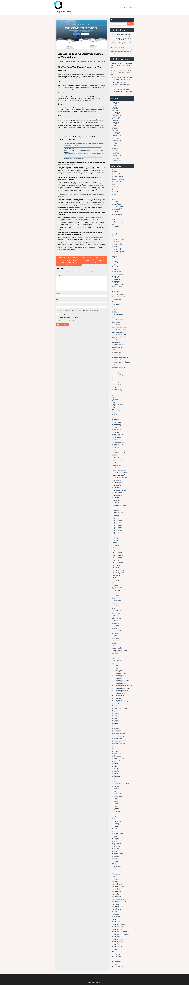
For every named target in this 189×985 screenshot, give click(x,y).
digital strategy (116, 339)
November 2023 (116, 157)
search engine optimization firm (120, 690)
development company (118, 314)
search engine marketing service (120, 680)
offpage (114, 588)
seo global (115, 751)
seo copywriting (116, 741)
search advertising (117, 670)
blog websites (116, 228)
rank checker (115, 652)
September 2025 (116, 120)
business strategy (117, 248)
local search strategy (117, 522)
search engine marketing (118, 678)
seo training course (117, 796)
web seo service (116, 909)
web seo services (116, 911)
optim (113, 608)
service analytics (116, 821)
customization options (86, 61)
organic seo (115, 615)
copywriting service (117, 299)
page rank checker (117, 630)
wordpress (73, 61)
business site (115, 246)
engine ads (115, 371)
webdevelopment (116, 916)
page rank (114, 628)
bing (113, 216)
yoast (113, 963)
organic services (116, 618)
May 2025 (114, 127)
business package (117, 243)
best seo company (117, 209)
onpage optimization (117, 600)
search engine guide (117, 677)
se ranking (115, 665)
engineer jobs (115, 379)
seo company (115, 728)
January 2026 (115, 113)
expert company (116, 389)
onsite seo (115, 607)
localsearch (115, 534)
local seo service (116, 529)
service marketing (117, 825)
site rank (114, 841)
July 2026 (114, 103)
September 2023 (116, 160)
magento (114, 537)
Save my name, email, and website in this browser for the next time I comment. (77, 310)
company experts (116, 271)
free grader (115, 399)
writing (114, 959)
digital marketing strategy (119, 336)
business (114, 238)
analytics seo (115, 188)
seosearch (115, 815)
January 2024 (115, 153)
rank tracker (115, 653)
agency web (115, 183)
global (113, 409)
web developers (116, 896)
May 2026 (114, 107)
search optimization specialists (120, 701)
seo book (114, 721)
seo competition (116, 730)
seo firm (114, 748)
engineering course (117, 382)
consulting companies (118, 284)
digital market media (117, 319)
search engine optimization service (121, 692)
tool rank (114, 863)
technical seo (115, 861)
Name (58, 293)
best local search (116, 204)
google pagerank (116, 437)
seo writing (115, 803)
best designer (115, 203)
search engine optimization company (121, 687)
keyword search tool (117, 495)
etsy (113, 386)
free (113, 397)
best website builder (117, 214)
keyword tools (116, 500)
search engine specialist (118, 695)
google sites (115, 445)
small (113, 844)
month (114, 578)
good (113, 415)
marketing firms (116, 560)
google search (116, 439)
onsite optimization (117, 605)
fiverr (113, 396)
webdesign (115, 913)
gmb (113, 412)
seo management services (119, 758)
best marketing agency (118, 208)
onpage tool (115, 602)
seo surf (114, 791)
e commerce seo (116, 346)
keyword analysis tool (118, 482)
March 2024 (115, 150)
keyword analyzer (116, 484)
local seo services (117, 530)
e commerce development (119, 344)
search (114, 667)
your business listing (117, 966)
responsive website (117, 660)
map (113, 547)
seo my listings (116, 765)
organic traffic (115, 620)
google (114, 417)
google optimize (116, 435)
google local (115, 427)
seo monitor (115, 763)
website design (116, 923)
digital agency (115, 317)
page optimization (117, 627)
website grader (116, 936)
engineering (115, 381)
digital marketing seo (117, 331)
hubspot (114, 455)
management (115, 545)
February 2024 (116, 152)
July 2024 (114, 143)
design (114, 302)
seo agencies (115, 713)
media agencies (116, 565)
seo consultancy (116, 731)
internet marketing (117, 469)
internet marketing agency (119, 470)
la (112, 504)
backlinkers (115, 193)
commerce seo (116, 269)
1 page (114, 169)
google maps (115, 432)
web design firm (116, 889)
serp (113, 818)
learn (113, 507)
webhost (114, 918)
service (114, 820)
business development (118, 239)
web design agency (117, 884)
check (113, 259)
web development (117, 898)
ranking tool (115, 655)
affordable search (116, 178)
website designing (117, 929)
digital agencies (116, 316)
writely (114, 958)
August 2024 (115, 142)
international (115, 462)
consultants (115, 282)
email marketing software (118, 367)
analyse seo (115, 186)
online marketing (116, 597)
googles (114, 454)
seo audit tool (115, 720)
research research (117, 658)
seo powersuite (116, 776)
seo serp (114, 785)
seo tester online (116, 793)
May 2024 (114, 147)
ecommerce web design (118, 356)
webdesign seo (116, 914)
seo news (114, 766)
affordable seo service (118, 179)
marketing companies (117, 555)
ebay (113, 349)
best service (115, 211)
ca (112, 254)
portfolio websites (117, 642)
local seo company (117, 527)
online (113, 593)
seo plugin (115, 773)
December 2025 (116, 115)
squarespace (115, 856)
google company (116, 424)
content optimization (117, 288)
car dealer (114, 256)
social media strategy (117, 850)
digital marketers (116, 322)
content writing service (118, 294)
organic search (116, 613)
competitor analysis (117, 276)
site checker (115, 836)
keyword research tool (118, 494)
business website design (118, 251)
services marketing (117, 830)
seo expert (115, 746)
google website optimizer (119, 452)
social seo (114, 851)
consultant (115, 278)
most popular (115, 580)
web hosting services (117, 906)
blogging (114, 231)
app (113, 189)
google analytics (116, 421)
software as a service (117, 853)
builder (114, 236)
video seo (114, 878)
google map (115, 430)
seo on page (115, 770)
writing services (116, 961)
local (113, 519)
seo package (115, 771)
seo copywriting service (118, 743)
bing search (115, 218)
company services (117, 273)
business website (116, 249)
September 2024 (116, 140)
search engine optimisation (119, 682)
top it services (116, 864)
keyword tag (115, 497)
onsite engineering (117, 603)
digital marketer (116, 321)
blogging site (115, 233)
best (113, 198)
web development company (119, 901)
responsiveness (62, 63)
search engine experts (118, 675)
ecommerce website (117, 359)
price (113, 645)
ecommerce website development (121, 362)
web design (115, 883)
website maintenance (117, 939)
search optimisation (117, 700)
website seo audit (116, 944)
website (114, 919)
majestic (114, 542)
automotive (115, 191)
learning (114, 509)
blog (113, 224)
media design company (118, 570)
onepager (114, 592)
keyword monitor (116, 489)
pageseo (114, 632)
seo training (115, 795)
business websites (117, 253)
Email (57, 299)
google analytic (116, 419)
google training (116, 449)
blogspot (114, 234)
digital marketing (116, 324)
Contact (132, 7)
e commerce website (117, 347)
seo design (115, 745)
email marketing (116, 366)
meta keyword (116, 573)
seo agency (115, 715)
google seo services (117, 444)
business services (117, 244)
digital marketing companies (119, 327)
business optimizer (117, 241)
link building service (117, 512)
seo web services (116, 800)
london (114, 535)
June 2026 (115, 105)
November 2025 (116, 117)
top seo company (116, 866)
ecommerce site (116, 354)
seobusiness (115, 805)
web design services (117, 891)
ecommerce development (119, 351)
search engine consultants (119, 673)
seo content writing (117, 738)
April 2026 (115, 109)
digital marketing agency (118, 326)
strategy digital (116, 859)
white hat (114, 949)
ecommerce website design (119, 361)
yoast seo (114, 964)
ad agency (115, 171)
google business (116, 422)
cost (113, 301)
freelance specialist (117, 406)
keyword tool (115, 499)
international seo (116, 465)
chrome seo (115, 266)
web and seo (115, 879)
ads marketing (116, 173)
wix (113, 951)
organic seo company (117, 617)
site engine (115, 840)
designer (114, 307)
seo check (115, 725)
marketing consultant (117, 557)
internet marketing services (119, 477)
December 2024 (116, 135)
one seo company (116, 590)
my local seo (115, 583)
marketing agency (117, 554)
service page (115, 826)
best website (115, 213)
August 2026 (115, 102)
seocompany (115, 808)
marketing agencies (117, 552)
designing (114, 309)
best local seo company (118, 206)
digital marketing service (118, 332)
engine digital (115, 372)
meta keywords (116, 575)
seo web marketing (117, 798)
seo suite (114, 790)
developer (115, 311)
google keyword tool (117, 425)
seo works (115, 801)
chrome (114, 264)
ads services (115, 174)
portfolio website (116, 640)
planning (114, 635)
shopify (114, 831)
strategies (114, 858)
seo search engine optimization (120, 783)
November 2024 (116, 137)
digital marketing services (119, 334)
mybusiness (115, 585)
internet (114, 467)
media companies (116, 568)
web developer (116, 894)
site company (115, 838)
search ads (115, 668)
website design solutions (118, 928)
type (113, 871)
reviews (69, 63)
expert (114, 387)
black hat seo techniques (118, 223)
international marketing (118, 464)
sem (113, 707)
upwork (114, 876)
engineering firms (117, 384)
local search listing (117, 520)
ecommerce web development (120, 357)
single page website (117, 833)
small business (116, 846)
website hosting (116, 938)
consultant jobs (116, 281)
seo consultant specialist (118, 733)
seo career (115, 723)
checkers (114, 261)
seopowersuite (116, 811)
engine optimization (117, 374)
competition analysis (117, 274)
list (113, 517)
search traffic (115, 705)
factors (114, 394)
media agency (115, 567)
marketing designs (117, 558)
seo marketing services (118, 760)
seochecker (115, 806)
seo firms (114, 750)
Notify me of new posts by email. (65, 321)
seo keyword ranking (117, 756)
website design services (118, 926)
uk (112, 873)
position (114, 643)
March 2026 (115, 110)
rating (113, 657)
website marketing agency (119, 941)
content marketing (117, 286)
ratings (103, 61)
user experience (75, 63)
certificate (115, 258)
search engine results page (119, 693)
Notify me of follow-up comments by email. (68, 317)
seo (113, 710)
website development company (120, 934)
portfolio (114, 637)
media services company (118, 572)
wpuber (114, 63)
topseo (114, 868)
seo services (115, 786)
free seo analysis (116, 401)
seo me (114, 761)
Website (58, 305)
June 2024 (115, 145)
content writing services (118, 296)
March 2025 (115, 130)
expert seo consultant (118, 391)
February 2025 (116, 132)
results (114, 662)
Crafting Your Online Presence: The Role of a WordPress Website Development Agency (122, 51)
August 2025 (115, 122)
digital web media (116, 341)
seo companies (116, 726)
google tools (115, 447)
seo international (116, 753)
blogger (114, 229)
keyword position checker (119, 490)
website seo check (117, 946)
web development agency (119, 899)
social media (115, 848)
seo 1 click (115, 711)
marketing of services (118, 562)
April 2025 (115, 128)
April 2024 (115, 148)
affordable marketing (117, 176)
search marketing (116, 698)
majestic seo (115, 544)
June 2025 (115, 125)
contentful (115, 297)
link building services (117, 514)
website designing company (119, 931)
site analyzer (115, 835)
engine (114, 369)
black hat (114, 221)
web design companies (118, 886)
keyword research (117, 492)
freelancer (115, 407)
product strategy (116, 647)
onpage (114, 598)
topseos (114, 869)
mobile (114, 577)
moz (113, 582)
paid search (115, 633)
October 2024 (115, 138)
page (113, 622)
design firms (115, 306)
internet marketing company (119, 474)
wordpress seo (116, 954)
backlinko (114, 194)
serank (114, 816)
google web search (117, 450)
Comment (59, 275)
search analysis (116, 672)
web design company (117, 888)
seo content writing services (119, 740)
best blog (114, 199)
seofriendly (115, 810)
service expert (116, 823)
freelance (114, 402)
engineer (114, 377)
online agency (116, 595)
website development (118, 933)
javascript (114, 479)
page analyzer (116, 625)
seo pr (114, 778)
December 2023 (116, 155)
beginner (114, 196)
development (115, 312)
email (113, 364)
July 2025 (114, 123)
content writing (116, 292)
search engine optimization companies (122, 685)
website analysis (116, 921)
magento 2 (115, 539)
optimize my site (116, 610)
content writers (116, 291)
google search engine (118, 442)
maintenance (115, 540)
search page (115, 703)
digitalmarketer (116, 342)
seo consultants (116, 735)
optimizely (115, 612)
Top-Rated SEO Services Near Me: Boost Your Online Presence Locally (122, 65)
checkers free (115, 263)
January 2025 (115, 133)
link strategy (115, 515)
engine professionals (117, 376)
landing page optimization (119, 505)
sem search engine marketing (120, 708)
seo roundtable (116, 781)
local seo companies (117, 525)
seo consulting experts (118, 736)
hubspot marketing (117, 459)
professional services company (120, 650)
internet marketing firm (118, 475)
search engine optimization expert (121, 688)
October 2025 (115, 118)
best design (115, 201)
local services (115, 532)
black (113, 219)
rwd (113, 663)
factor (113, 392)
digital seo (115, 337)
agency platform (116, 181)
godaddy (114, 414)
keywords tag (115, 502)
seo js (113, 755)
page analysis (115, 623)
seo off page (115, 768)
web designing (116, 893)
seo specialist (115, 788)
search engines (116, 697)
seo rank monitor (116, 780)
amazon (114, 184)
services (114, 828)
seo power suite (116, 775)
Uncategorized (116, 874)
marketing (114, 550)
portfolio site (115, 638)
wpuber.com (64, 11)
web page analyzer (117, 908)
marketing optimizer (117, 564)
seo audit (114, 718)
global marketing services (119, 411)
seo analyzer (115, 716)
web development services (119, 903)
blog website (115, 226)
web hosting (115, 904)
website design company (118, 924)
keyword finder (116, 487)
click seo (114, 268)
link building (115, 510)
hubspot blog (115, 457)
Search (113, 20)
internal (114, 460)
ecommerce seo (116, 352)
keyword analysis (116, 480)
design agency (116, 304)
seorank (114, 813)
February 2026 (116, 112)
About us (126, 7)
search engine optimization (119, 683)
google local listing (117, 429)
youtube (114, 968)
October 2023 (115, 158)
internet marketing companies (120, 472)
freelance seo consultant (118, 404)
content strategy (116, 289)
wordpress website (117, 956)
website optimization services (120, 943)
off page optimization (117, 587)
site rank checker (116, 843)
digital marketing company (119, 329)
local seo (114, 524)
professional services (117, 648)
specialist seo (115, 854)
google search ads (117, 440)
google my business (117, 434)
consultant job (116, 279)
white (113, 948)
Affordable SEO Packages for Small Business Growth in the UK (122, 84)
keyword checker (116, 485)
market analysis (116, 549)
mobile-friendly (97, 61)
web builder (115, 881)
